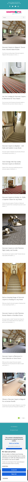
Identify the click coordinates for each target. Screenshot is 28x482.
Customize (5, 478)
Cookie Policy (5, 466)
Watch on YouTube (14, 443)
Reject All (14, 474)
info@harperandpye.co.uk (15, 3)
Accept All (14, 470)
